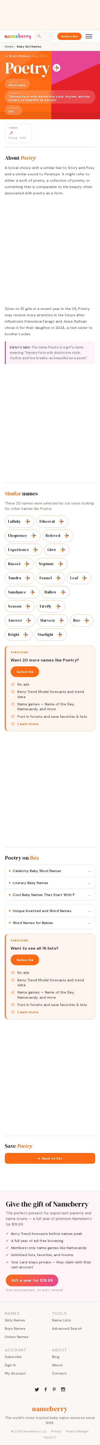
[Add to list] (56, 68)
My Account (15, 1373)
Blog (55, 1357)
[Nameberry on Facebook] (45, 1389)
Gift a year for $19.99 (32, 1280)
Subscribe (69, 36)
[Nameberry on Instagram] (63, 1389)
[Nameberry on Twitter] (36, 1389)
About (57, 1365)
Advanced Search (67, 1328)
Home (9, 46)
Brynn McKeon (19, 56)
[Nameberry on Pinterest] (54, 1389)
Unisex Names (16, 1337)
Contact (59, 1373)
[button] (50, 1158)
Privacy (56, 1431)
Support (50, 1437)
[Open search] (44, 36)
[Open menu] (88, 36)
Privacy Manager (77, 1431)
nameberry (50, 1408)
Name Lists (61, 1320)
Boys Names (15, 1328)
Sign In (10, 1365)
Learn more (27, 724)
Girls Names (15, 1320)
